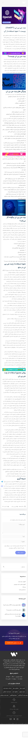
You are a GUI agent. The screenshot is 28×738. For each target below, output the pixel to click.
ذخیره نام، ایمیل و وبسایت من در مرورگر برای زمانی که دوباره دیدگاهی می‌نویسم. (14, 547)
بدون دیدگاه (14, 506)
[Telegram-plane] (2, 482)
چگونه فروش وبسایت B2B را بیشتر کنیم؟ (12, 605)
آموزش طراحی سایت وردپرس (20, 584)
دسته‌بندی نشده (22, 590)
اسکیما (11, 325)
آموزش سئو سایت (6, 22)
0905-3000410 (14, 702)
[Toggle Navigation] (3, 2)
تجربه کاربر (12, 132)
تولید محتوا (6, 61)
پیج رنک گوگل (5, 270)
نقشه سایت (16, 332)
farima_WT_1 (21, 506)
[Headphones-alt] (2, 486)
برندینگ (24, 587)
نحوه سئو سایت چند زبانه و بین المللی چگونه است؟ (13, 615)
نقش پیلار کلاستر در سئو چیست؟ (13, 610)
